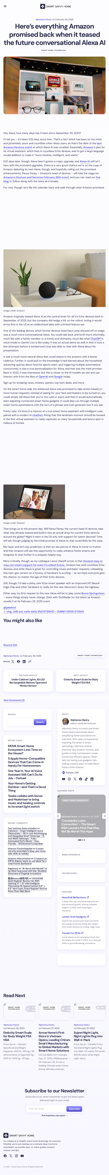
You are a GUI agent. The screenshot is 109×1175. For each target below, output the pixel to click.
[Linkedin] (92, 779)
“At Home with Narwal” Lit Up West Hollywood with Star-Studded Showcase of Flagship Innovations (27, 871)
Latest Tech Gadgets (74, 917)
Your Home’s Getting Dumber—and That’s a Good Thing (27, 787)
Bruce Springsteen (93, 593)
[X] (75, 779)
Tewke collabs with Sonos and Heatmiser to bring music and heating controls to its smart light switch (26, 801)
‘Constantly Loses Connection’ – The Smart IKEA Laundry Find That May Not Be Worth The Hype (80, 826)
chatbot (37, 415)
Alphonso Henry (79, 720)
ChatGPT (96, 338)
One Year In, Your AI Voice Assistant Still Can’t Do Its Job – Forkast (25, 774)
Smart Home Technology (53, 50)
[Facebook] (80, 779)
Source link (10, 645)
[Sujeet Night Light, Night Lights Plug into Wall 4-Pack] (90, 1012)
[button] (5, 6)
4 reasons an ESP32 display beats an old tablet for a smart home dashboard (27, 861)
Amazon (88, 147)
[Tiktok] (86, 779)
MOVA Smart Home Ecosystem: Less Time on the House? (25, 749)
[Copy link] (30, 661)
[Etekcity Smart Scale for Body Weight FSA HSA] (81, 681)
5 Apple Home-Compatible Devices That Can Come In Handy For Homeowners (26, 762)
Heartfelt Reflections (74, 897)
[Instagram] (69, 779)
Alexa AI (85, 161)
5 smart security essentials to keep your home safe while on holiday (27, 851)
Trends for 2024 (71, 933)
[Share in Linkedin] (24, 661)
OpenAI (43, 376)
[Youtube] (63, 779)
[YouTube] (22, 1156)
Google (58, 376)
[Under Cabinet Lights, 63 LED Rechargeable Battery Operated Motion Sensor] (28, 681)
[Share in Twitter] (13, 661)
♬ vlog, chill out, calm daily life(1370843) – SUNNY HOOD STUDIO (43, 611)
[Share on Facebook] (18, 661)
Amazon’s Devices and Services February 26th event (36, 177)
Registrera (13, 868)
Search (12, 714)
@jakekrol (9, 607)
